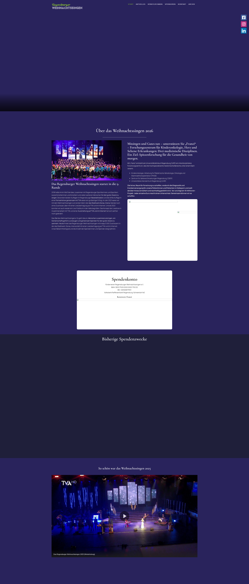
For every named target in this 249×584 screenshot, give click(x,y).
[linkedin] (244, 31)
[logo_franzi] (153, 201)
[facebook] (244, 17)
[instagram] (244, 24)
